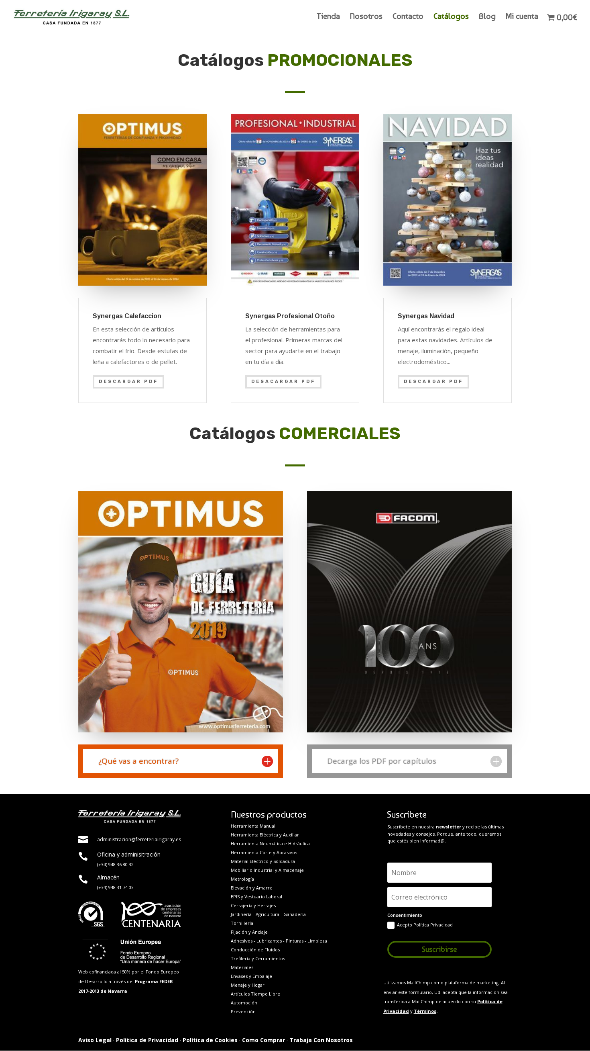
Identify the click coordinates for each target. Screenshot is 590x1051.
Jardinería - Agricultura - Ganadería (268, 914)
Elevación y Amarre (252, 888)
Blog (487, 17)
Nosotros (366, 17)
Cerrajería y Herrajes (253, 905)
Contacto (408, 17)
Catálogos (451, 17)
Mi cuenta (522, 17)
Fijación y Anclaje (249, 932)
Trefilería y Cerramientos (258, 958)
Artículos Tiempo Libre (255, 994)
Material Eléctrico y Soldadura (263, 861)
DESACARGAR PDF (283, 381)
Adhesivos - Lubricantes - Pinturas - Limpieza (279, 941)
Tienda (328, 17)
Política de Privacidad (147, 1040)
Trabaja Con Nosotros (321, 1040)
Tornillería (242, 923)
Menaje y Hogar (247, 985)
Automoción (244, 1003)
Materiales (242, 967)
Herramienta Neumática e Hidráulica (270, 843)
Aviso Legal (95, 1040)
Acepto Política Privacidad (425, 925)
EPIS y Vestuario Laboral (256, 897)
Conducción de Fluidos (255, 950)
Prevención (243, 1011)
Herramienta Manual (253, 826)
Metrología (242, 879)
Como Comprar (263, 1040)
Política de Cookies (210, 1040)
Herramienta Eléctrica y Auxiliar (265, 835)
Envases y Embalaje (251, 976)
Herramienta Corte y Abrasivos (264, 852)
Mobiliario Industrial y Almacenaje (267, 870)
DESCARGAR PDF (128, 381)
